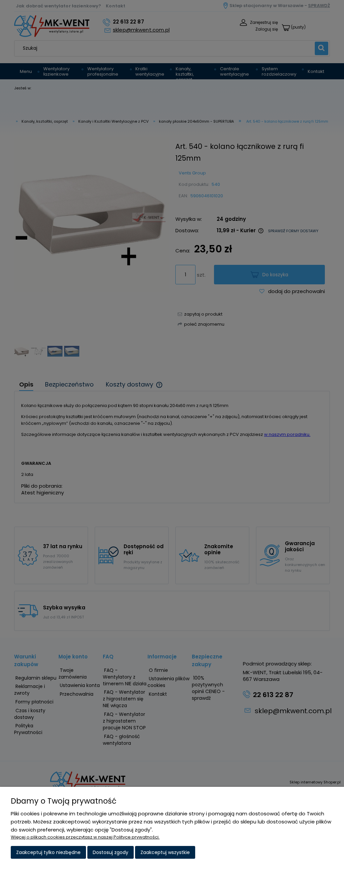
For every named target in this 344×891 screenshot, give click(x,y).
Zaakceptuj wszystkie (165, 852)
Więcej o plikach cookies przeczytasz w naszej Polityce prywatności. (85, 837)
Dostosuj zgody (110, 852)
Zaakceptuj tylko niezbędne (48, 852)
